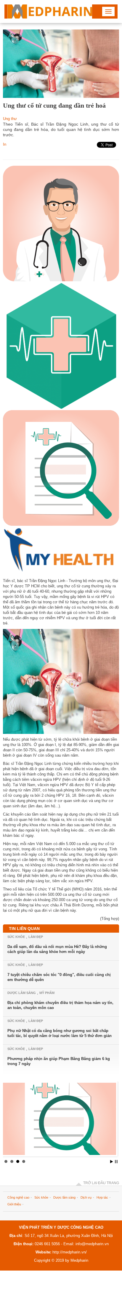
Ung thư (10, 118)
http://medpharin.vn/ (69, 1252)
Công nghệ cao (18, 1197)
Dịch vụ (86, 1197)
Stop (116, 1161)
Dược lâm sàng (21, 993)
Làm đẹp (35, 937)
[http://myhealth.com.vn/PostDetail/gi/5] (59, 1120)
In (4, 144)
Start (111, 1161)
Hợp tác (102, 1197)
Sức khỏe (16, 937)
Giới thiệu (14, 1204)
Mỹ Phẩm (46, 993)
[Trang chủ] (49, 11)
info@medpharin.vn (91, 1244)
